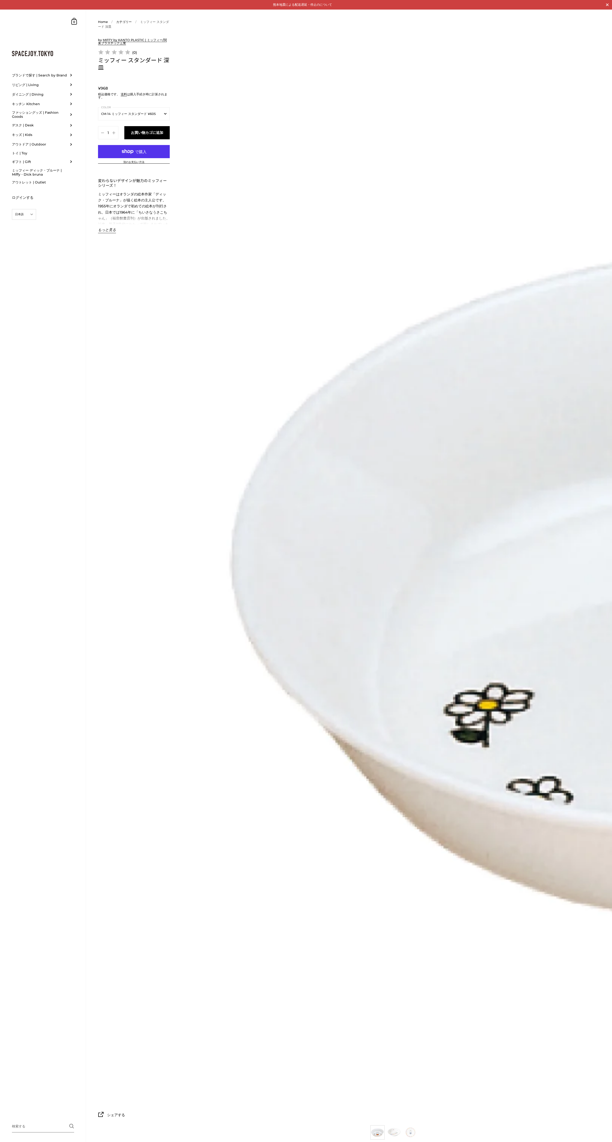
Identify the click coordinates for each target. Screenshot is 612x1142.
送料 (124, 94)
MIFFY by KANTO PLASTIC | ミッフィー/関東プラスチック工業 (132, 41)
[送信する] (71, 1126)
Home (103, 22)
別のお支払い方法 (133, 162)
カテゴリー (124, 22)
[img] (114, 52)
